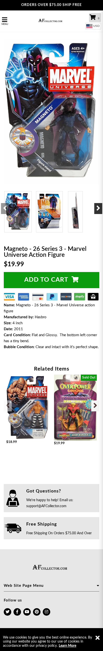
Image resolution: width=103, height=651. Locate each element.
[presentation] (5, 208)
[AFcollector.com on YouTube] (27, 612)
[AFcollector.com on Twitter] (7, 612)
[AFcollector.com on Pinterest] (36, 612)
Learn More (67, 646)
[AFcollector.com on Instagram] (46, 612)
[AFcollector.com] (51, 21)
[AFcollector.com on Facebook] (17, 612)
